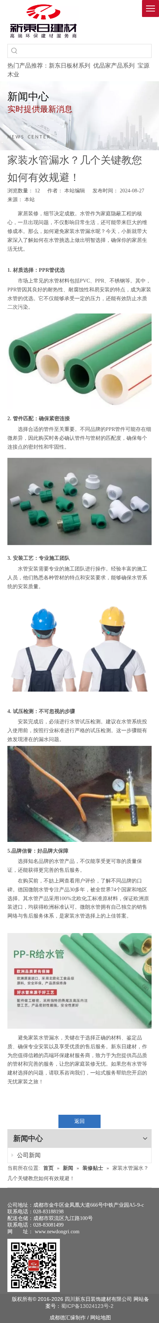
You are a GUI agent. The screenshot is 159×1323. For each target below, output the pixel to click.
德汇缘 (67, 1317)
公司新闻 (28, 1155)
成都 (55, 1317)
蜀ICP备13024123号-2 (87, 1306)
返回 (79, 1121)
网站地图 (100, 1317)
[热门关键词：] (14, 51)
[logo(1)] (43, 21)
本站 (29, 199)
